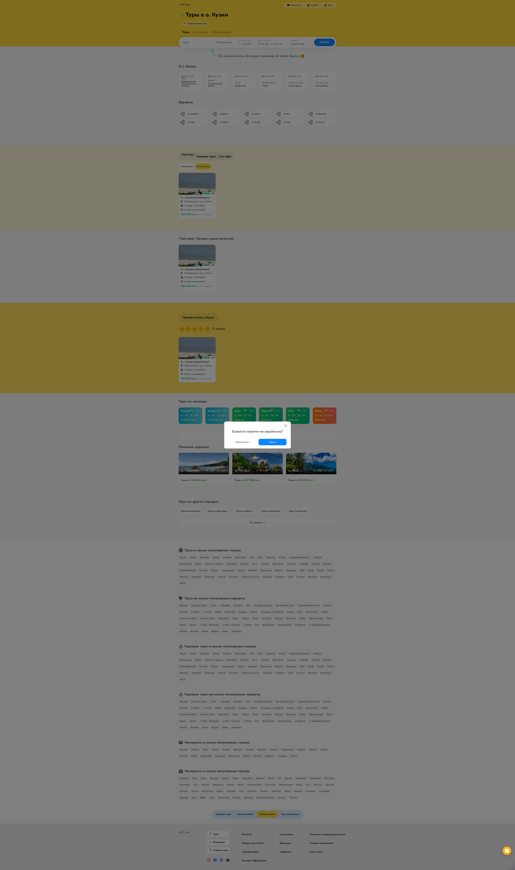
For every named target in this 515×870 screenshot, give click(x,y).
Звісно (272, 442)
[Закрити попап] (285, 426)
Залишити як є (243, 442)
